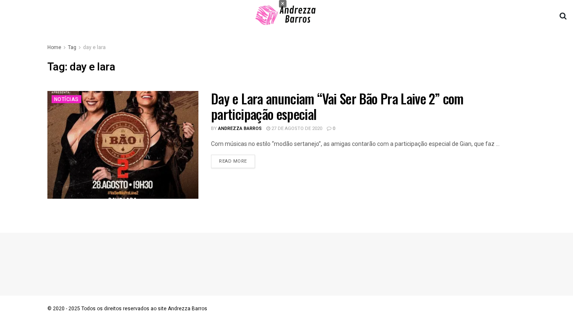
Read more (233, 161)
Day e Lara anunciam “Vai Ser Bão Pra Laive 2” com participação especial (337, 106)
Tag (72, 47)
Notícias (66, 99)
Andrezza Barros (240, 128)
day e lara (94, 47)
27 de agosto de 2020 (296, 128)
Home (54, 47)
